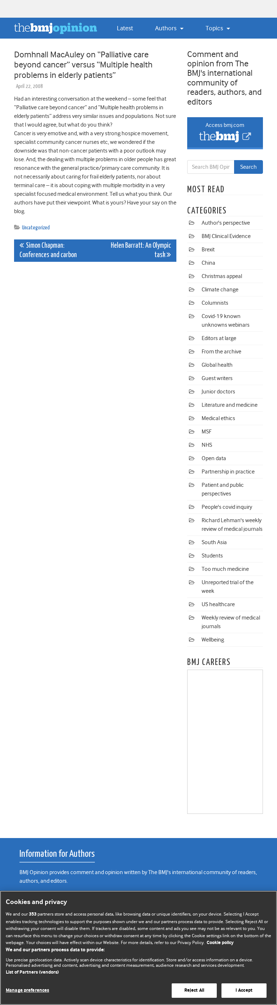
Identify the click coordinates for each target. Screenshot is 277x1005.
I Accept (244, 990)
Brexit (208, 249)
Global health (217, 365)
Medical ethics (218, 418)
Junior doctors (218, 391)
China (208, 263)
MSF (206, 431)
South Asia (214, 542)
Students (212, 555)
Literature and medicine (230, 405)
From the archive (221, 351)
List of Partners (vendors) (32, 972)
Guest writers (217, 378)
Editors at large (219, 338)
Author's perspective (226, 223)
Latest (125, 28)
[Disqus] (95, 357)
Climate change (220, 289)
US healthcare (218, 604)
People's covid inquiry (227, 507)
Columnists (215, 303)
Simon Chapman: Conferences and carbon (48, 250)
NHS (207, 445)
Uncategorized (36, 227)
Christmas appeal (222, 276)
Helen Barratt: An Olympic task (141, 250)
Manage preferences (27, 990)
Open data (214, 458)
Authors (166, 28)
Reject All (194, 990)
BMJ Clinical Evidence (226, 236)
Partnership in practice (228, 471)
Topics (215, 28)
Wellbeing (213, 639)
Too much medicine (225, 569)
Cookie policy (220, 943)
